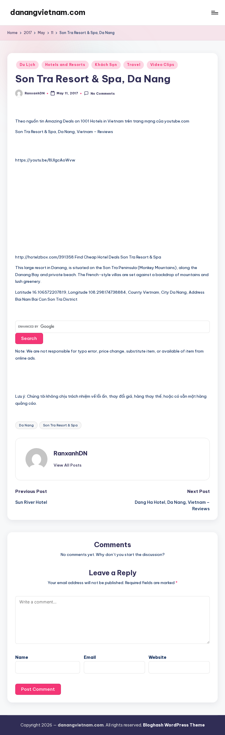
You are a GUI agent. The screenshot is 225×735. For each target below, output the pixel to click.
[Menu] (214, 12)
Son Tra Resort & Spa (60, 425)
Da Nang (26, 425)
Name (21, 657)
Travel (133, 64)
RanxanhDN (70, 453)
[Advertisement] (59, 211)
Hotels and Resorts (65, 64)
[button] (67, 465)
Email (90, 657)
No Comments (103, 93)
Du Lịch (27, 64)
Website (157, 657)
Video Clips (162, 64)
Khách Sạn (106, 64)
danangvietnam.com (47, 12)
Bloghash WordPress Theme (174, 725)
